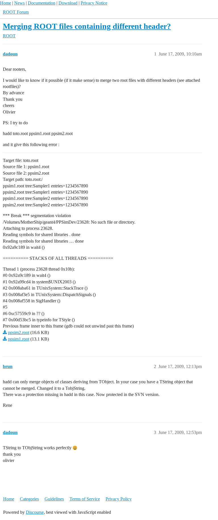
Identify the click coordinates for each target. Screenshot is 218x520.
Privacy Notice (94, 3)
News (19, 3)
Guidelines (54, 499)
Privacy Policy (119, 499)
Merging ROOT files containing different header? (87, 26)
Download (67, 3)
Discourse (35, 512)
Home (5, 3)
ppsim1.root (18, 339)
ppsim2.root (18, 332)
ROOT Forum (16, 12)
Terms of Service (85, 499)
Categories (29, 499)
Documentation (41, 3)
